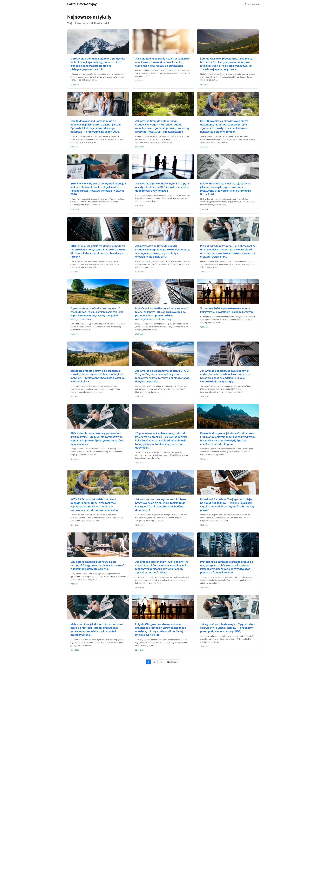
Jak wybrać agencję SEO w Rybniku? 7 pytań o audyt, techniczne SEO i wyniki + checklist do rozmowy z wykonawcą (162, 187)
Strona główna (252, 4)
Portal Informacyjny (82, 4)
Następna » (172, 662)
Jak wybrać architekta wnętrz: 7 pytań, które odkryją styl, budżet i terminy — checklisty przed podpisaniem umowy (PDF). (227, 628)
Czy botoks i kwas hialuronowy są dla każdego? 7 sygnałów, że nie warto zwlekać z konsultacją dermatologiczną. (97, 565)
